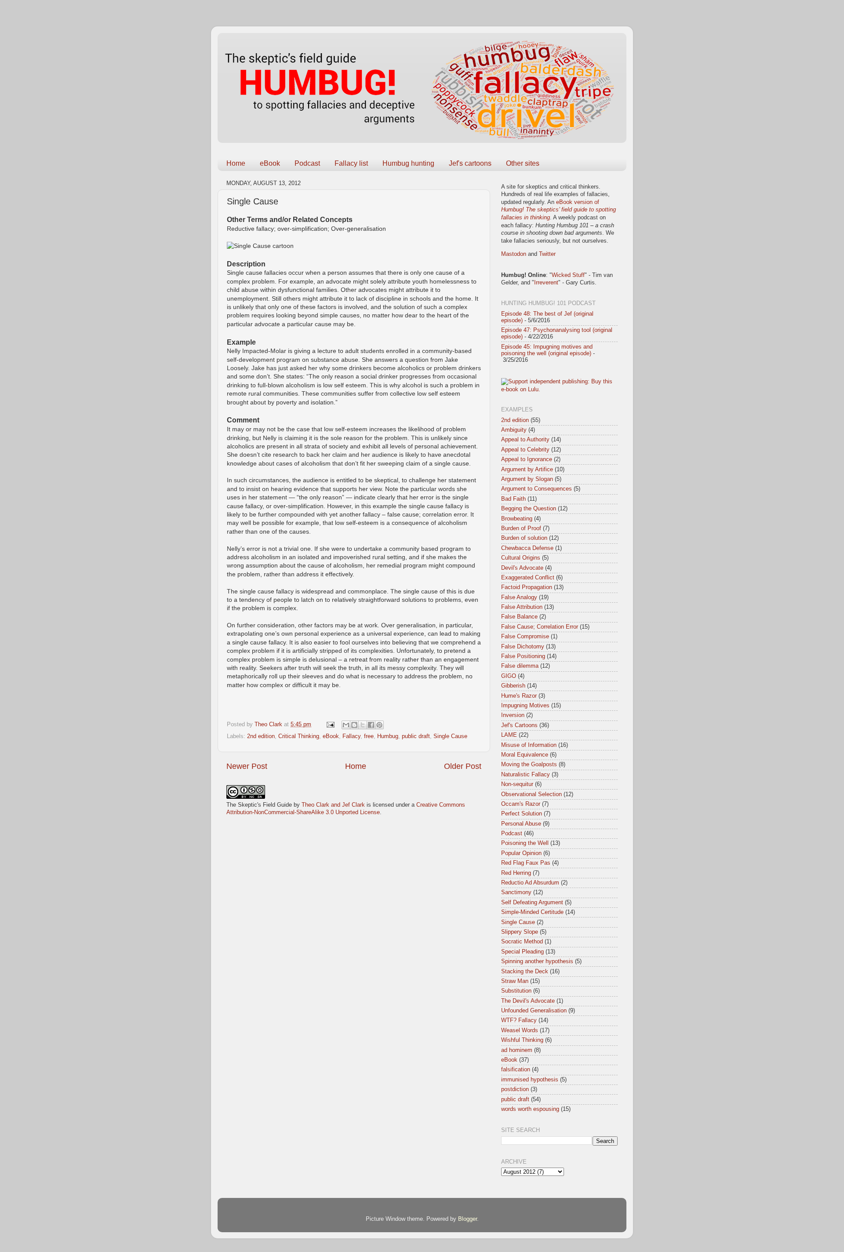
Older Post (462, 766)
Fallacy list (351, 163)
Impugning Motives (525, 705)
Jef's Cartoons (519, 725)
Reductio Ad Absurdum (530, 883)
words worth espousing (530, 1109)
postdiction (515, 1089)
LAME (509, 735)
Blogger (467, 1219)
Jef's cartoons (470, 163)
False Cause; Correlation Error (539, 627)
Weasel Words (519, 1030)
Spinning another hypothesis (537, 961)
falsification (515, 1069)
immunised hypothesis (529, 1080)
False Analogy (519, 597)
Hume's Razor (519, 696)
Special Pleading (522, 952)
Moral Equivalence (524, 755)
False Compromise (525, 636)
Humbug (387, 736)
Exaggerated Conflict (527, 578)
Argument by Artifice (527, 469)
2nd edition (261, 736)
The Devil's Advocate (528, 1001)
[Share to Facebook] (371, 725)
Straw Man (514, 981)
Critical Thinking (298, 736)
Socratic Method (522, 942)
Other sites (522, 163)
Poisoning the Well (525, 843)
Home (235, 163)
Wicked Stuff (568, 275)
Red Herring (516, 873)
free (369, 736)
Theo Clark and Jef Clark (333, 805)
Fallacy (351, 736)
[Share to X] (362, 725)
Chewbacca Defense (527, 548)
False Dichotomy (522, 647)
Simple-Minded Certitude (532, 912)
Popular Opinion (521, 853)
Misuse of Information (529, 745)
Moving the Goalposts (529, 764)
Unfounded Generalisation (534, 1011)
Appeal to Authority (525, 440)
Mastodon (513, 254)
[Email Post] (330, 724)
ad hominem (516, 1050)
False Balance (519, 617)
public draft (416, 736)
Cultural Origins (520, 558)
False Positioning (523, 656)
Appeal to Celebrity (525, 450)
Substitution (516, 991)
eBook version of (558, 210)
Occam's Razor (520, 804)
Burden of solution (524, 538)
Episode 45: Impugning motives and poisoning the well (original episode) (547, 350)
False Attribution (521, 607)
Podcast (307, 163)
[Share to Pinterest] (379, 725)
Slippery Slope (519, 932)
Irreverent (546, 283)
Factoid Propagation (526, 587)
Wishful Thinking (522, 1040)
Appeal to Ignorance (526, 459)
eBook (270, 163)
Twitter (547, 254)
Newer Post (246, 766)
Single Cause (450, 736)
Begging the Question (528, 509)
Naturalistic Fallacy (525, 775)
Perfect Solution (521, 814)
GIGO (508, 676)
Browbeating (516, 519)
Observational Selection (531, 794)
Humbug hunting (408, 163)
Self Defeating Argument (532, 902)
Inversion (512, 715)
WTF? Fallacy (519, 1020)
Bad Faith (513, 499)
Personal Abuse (521, 824)
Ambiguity (514, 430)
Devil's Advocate (522, 568)
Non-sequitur (517, 784)
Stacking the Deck (524, 971)
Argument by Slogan (527, 479)
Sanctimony (516, 892)
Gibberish (513, 686)
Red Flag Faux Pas (525, 863)
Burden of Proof (521, 528)
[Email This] (346, 725)
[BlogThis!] (354, 725)
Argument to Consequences (536, 489)
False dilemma (519, 666)
